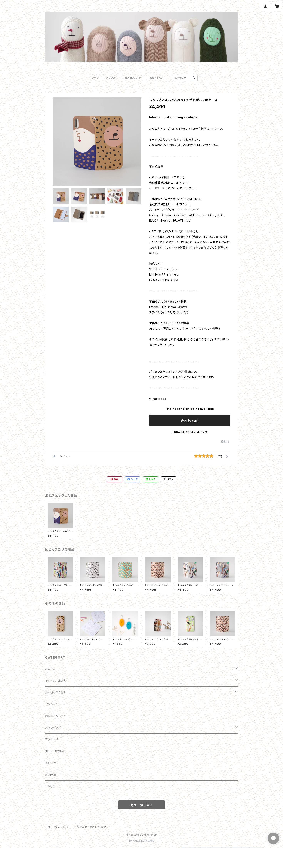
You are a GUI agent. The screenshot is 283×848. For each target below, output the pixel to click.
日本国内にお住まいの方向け (189, 432)
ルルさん (50, 668)
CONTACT (157, 77)
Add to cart (189, 420)
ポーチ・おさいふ (55, 751)
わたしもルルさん (55, 715)
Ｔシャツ (50, 786)
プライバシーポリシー (59, 827)
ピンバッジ (51, 704)
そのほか (50, 762)
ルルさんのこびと (55, 692)
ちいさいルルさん (55, 680)
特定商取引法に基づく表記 (91, 827)
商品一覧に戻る (141, 805)
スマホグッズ (53, 727)
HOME (93, 77)
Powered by (137, 841)
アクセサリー (53, 739)
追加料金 (51, 774)
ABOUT (111, 77)
